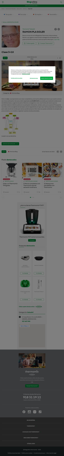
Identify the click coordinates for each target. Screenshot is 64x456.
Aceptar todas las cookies (46, 78)
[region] (32, 74)
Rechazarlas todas (34, 78)
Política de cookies (26, 74)
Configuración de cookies (16, 78)
